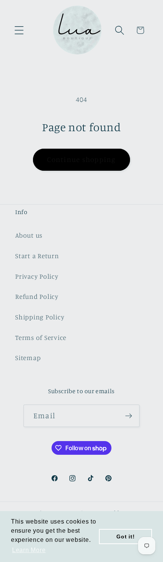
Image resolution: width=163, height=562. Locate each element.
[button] (19, 30)
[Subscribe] (128, 416)
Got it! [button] (125, 536)
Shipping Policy (39, 317)
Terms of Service (40, 337)
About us (28, 235)
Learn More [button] (29, 550)
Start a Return (37, 256)
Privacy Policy (36, 276)
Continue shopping (81, 159)
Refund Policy (36, 296)
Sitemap (28, 358)
